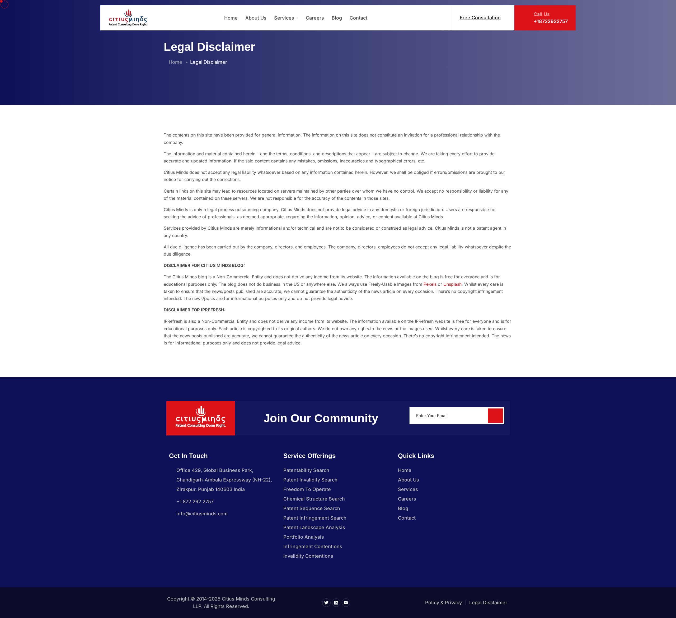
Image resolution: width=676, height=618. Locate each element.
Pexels (430, 284)
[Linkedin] (336, 602)
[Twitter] (326, 602)
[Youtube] (346, 602)
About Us (255, 18)
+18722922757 (551, 21)
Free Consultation (480, 17)
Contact (358, 18)
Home (231, 18)
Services (284, 18)
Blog (337, 18)
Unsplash (452, 284)
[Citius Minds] (128, 18)
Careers (315, 18)
